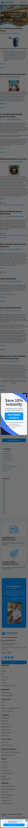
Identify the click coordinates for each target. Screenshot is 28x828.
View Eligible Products (14, 416)
